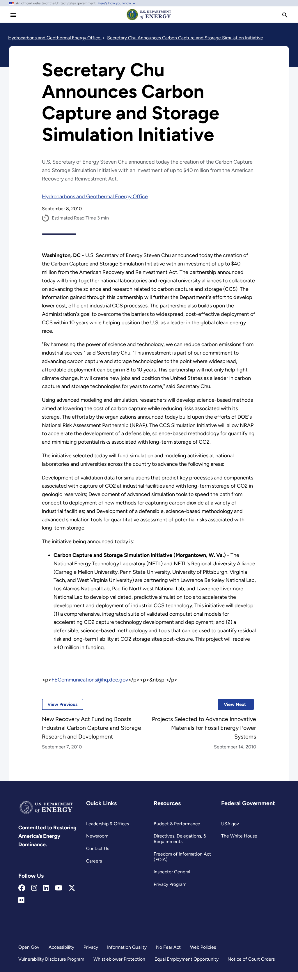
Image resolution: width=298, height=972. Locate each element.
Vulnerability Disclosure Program (51, 959)
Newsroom (97, 836)
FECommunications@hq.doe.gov (90, 680)
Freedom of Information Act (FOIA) (182, 856)
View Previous (60, 704)
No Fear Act (168, 947)
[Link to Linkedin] (46, 888)
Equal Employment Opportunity (187, 959)
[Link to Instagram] (34, 888)
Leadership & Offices (107, 823)
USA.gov (230, 823)
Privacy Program (170, 884)
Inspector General (172, 871)
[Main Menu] (13, 15)
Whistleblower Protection (119, 959)
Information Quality (127, 947)
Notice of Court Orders (251, 959)
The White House (239, 836)
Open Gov (28, 947)
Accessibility (61, 947)
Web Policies (203, 947)
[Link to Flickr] (21, 900)
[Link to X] (71, 888)
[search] (285, 15)
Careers (94, 861)
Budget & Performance (177, 823)
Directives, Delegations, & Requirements (180, 838)
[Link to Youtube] (59, 888)
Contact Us (97, 848)
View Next (232, 704)
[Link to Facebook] (21, 888)
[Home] (149, 19)
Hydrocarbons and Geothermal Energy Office (95, 196)
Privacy (91, 947)
